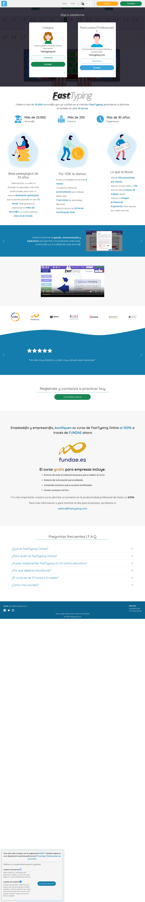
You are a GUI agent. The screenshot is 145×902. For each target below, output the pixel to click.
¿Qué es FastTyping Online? (30, 549)
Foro (73, 4)
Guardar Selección (46, 883)
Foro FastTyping (135, 611)
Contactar (48, 58)
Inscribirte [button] (131, 4)
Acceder (106, 4)
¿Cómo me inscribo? (25, 585)
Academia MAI (134, 608)
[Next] (132, 241)
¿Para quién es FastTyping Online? (34, 556)
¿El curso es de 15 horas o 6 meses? (35, 577)
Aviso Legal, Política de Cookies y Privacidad (72, 614)
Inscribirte (96, 61)
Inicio (65, 4)
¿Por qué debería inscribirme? (31, 570)
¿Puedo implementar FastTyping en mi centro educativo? (49, 563)
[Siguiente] (132, 355)
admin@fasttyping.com (72, 508)
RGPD (42, 853)
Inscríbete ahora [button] (72, 396)
